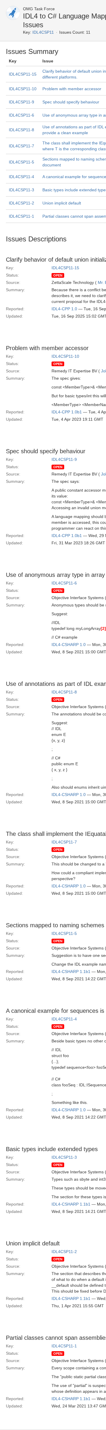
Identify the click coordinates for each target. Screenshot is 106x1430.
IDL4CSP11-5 (21, 162)
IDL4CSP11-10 (23, 88)
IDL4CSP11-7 (21, 146)
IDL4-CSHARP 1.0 (69, 644)
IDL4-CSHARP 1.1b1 (71, 971)
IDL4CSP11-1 (21, 216)
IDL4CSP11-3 (21, 190)
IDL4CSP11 (43, 32)
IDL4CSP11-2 (21, 203)
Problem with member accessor (71, 88)
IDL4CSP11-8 (21, 129)
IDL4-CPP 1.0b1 (67, 412)
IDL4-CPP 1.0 (64, 308)
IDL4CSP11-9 (21, 102)
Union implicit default (61, 203)
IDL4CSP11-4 (21, 176)
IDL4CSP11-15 (23, 74)
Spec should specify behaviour (70, 102)
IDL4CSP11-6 (21, 115)
